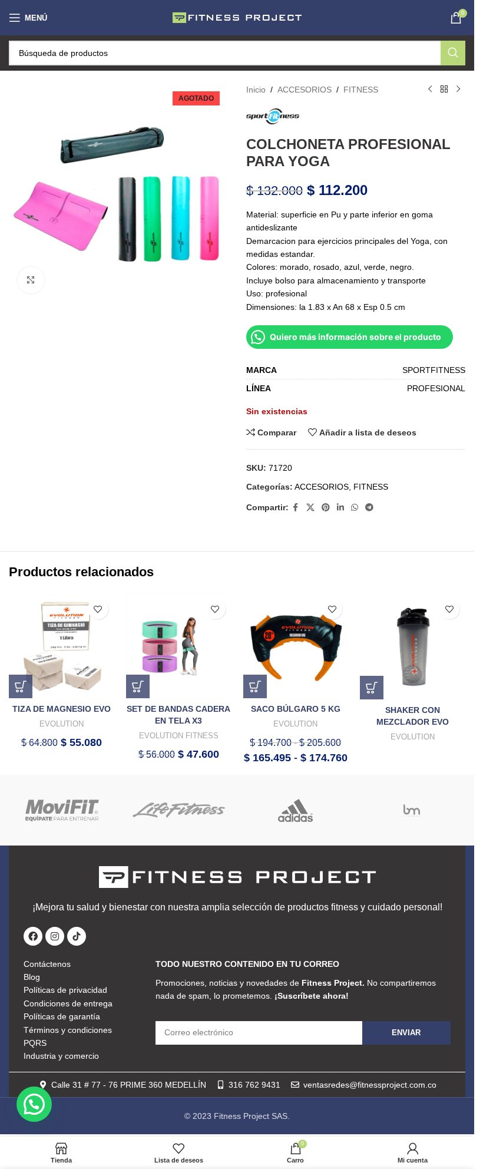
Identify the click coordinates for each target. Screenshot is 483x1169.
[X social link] (310, 508)
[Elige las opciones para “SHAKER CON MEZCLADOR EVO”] (371, 687)
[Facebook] (33, 936)
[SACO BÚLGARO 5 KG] (296, 645)
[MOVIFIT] (63, 810)
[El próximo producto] (458, 89)
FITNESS (360, 89)
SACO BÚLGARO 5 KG (295, 709)
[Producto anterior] (430, 89)
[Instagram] (54, 936)
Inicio (256, 89)
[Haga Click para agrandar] (31, 280)
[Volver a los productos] (444, 89)
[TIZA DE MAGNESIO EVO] (61, 645)
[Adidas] (295, 810)
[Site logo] (237, 17)
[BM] (411, 810)
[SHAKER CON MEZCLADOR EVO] (412, 646)
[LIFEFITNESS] (179, 810)
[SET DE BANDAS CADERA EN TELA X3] (178, 645)
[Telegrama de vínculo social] (369, 508)
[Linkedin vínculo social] (340, 508)
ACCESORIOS (304, 89)
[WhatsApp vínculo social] (355, 508)
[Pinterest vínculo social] (325, 508)
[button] (20, 686)
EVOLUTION (61, 723)
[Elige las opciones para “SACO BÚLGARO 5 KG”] (255, 686)
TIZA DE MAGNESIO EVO (61, 709)
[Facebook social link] (296, 508)
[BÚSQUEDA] (453, 53)
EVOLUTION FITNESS (179, 735)
